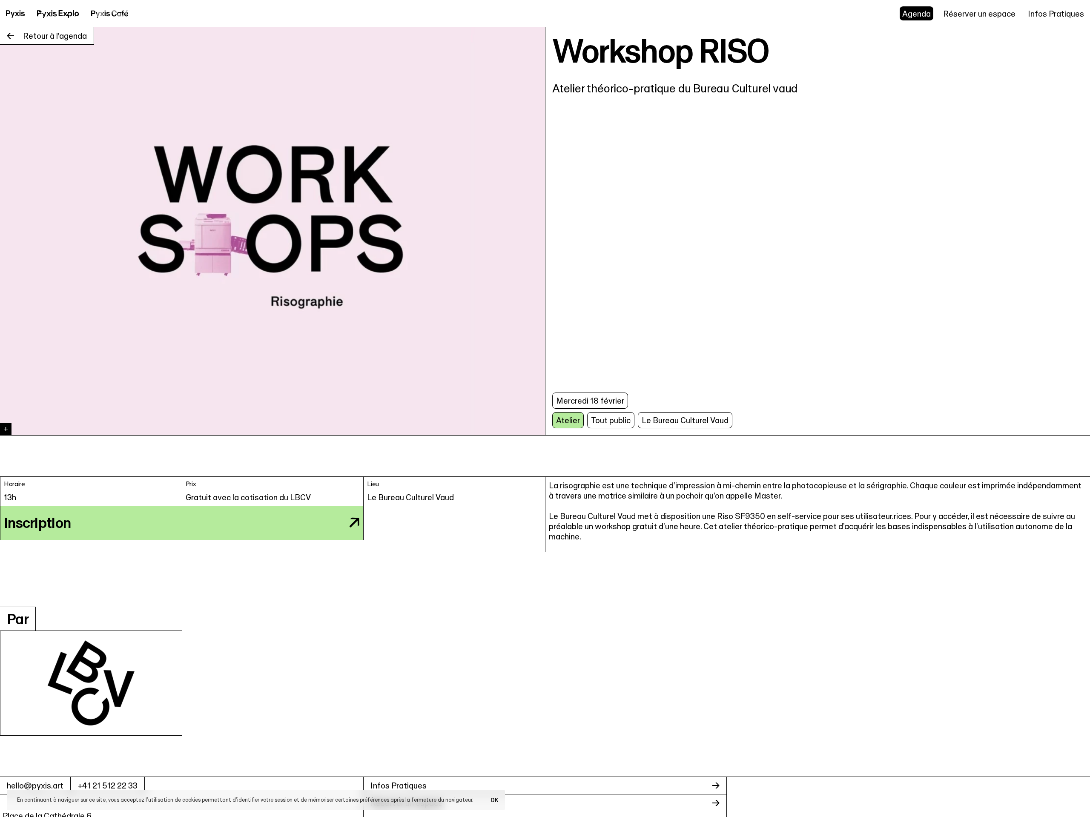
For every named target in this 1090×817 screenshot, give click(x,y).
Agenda (916, 14)
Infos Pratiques (1056, 14)
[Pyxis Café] (110, 13)
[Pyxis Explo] (58, 13)
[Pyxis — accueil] (15, 13)
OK (494, 800)
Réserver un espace (979, 14)
